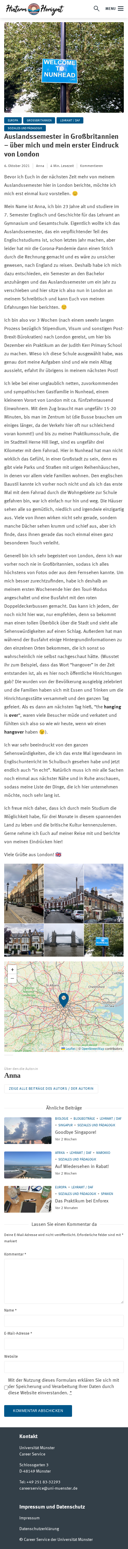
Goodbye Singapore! (75, 1132)
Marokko (103, 1153)
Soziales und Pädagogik (25, 128)
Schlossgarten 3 (34, 1465)
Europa (13, 120)
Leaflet (70, 1049)
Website (11, 1357)
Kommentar (15, 1254)
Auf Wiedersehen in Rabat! (82, 1166)
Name (10, 1310)
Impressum (29, 1518)
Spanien (107, 1194)
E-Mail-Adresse (18, 1334)
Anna (40, 166)
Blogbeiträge (84, 1119)
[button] (64, 1006)
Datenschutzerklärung (39, 1529)
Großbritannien (39, 120)
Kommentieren (91, 166)
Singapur (65, 1125)
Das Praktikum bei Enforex (81, 1201)
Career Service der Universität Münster (58, 1540)
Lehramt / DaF (70, 120)
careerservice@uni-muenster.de (48, 1488)
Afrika (60, 1153)
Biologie (61, 1119)
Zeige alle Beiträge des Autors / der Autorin (51, 1089)
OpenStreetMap (93, 1049)
